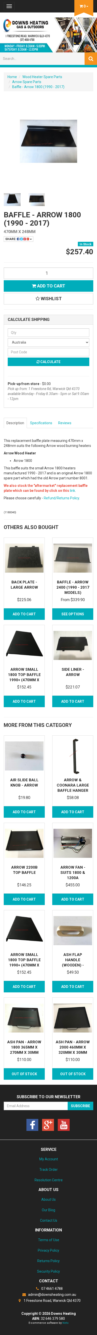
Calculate (50, 362)
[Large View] (12, 199)
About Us (48, 1200)
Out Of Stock (24, 1074)
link (72, 491)
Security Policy (48, 1271)
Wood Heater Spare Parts (42, 77)
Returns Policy (48, 1261)
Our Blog (48, 1210)
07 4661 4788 (52, 1289)
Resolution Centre (49, 1180)
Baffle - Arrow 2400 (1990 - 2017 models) (72, 587)
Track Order (48, 1170)
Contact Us (48, 1220)
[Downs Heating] (48, 33)
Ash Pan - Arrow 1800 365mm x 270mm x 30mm (24, 1047)
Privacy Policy (48, 1250)
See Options (72, 614)
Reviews (64, 423)
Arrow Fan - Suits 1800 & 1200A (72, 872)
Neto (65, 1323)
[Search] (91, 58)
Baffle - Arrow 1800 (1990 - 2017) (38, 87)
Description (15, 423)
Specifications (41, 423)
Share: (11, 239)
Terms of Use (48, 1240)
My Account (48, 1159)
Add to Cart (50, 285)
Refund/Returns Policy (61, 498)
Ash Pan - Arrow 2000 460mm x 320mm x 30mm (73, 1047)
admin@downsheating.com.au (51, 1295)
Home (12, 77)
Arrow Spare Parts (26, 82)
